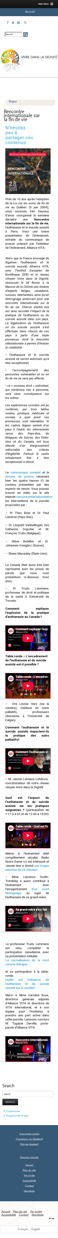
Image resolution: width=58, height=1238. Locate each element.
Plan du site (29, 1170)
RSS (25, 27)
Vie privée (29, 1175)
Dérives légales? (29, 1144)
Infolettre (8, 42)
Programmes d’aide (17, 1116)
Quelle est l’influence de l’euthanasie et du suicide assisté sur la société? (27, 984)
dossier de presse (19, 476)
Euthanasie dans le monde (25, 44)
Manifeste (29, 1191)
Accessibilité (29, 1181)
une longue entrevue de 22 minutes (27, 868)
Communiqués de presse (19, 44)
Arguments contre (29, 1134)
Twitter (14, 27)
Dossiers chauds (29, 1157)
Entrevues (14, 42)
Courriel (19, 27)
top (53, 1218)
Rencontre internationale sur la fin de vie (22, 115)
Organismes (13, 1111)
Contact (29, 1186)
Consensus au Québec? (29, 1139)
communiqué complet (25, 472)
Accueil (30, 11)
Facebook (8, 27)
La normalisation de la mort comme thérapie (27, 962)
